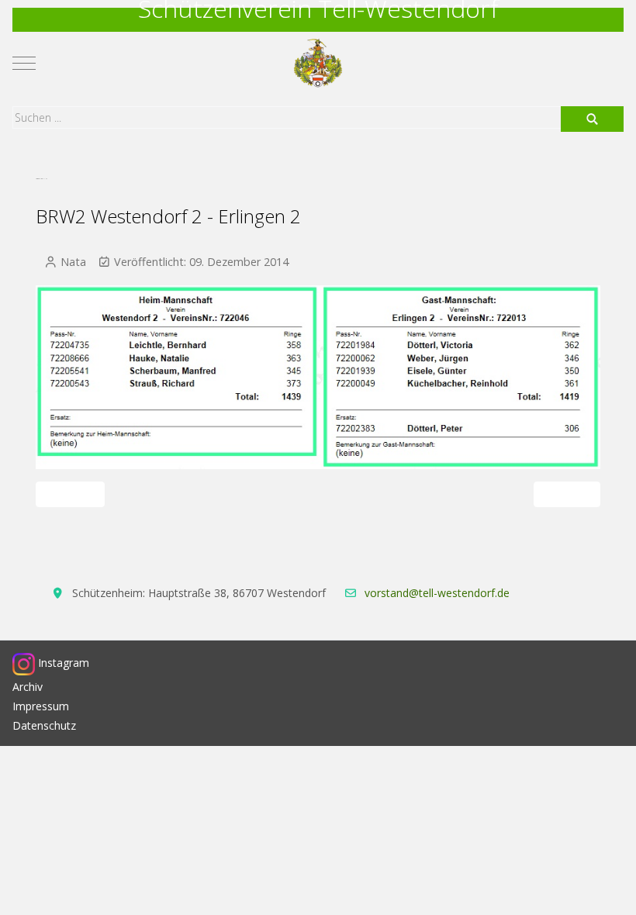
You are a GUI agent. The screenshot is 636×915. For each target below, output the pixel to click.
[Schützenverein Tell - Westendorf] (318, 63)
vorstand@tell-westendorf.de (437, 592)
